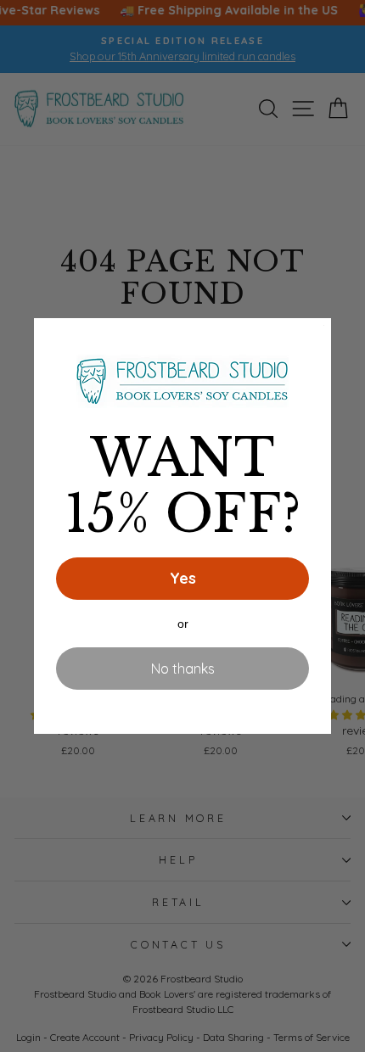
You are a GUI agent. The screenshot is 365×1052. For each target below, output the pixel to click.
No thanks (183, 668)
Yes (183, 578)
